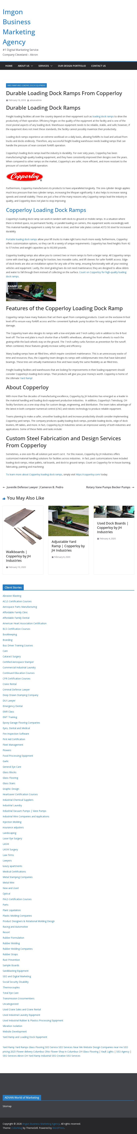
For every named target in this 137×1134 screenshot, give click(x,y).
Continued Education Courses (19, 673)
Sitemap (7, 1106)
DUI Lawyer (9, 700)
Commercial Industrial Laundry (19, 667)
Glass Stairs (9, 783)
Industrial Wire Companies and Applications (26, 816)
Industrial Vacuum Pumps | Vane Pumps (24, 810)
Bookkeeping (10, 634)
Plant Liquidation (12, 910)
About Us (23, 65)
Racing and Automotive (15, 926)
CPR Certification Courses (16, 678)
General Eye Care (12, 766)
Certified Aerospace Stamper (18, 662)
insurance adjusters (13, 827)
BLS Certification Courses (16, 628)
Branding (7, 639)
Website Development (15, 1031)
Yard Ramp (26, 378)
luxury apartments (12, 866)
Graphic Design (11, 788)
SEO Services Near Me (70, 1047)
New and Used (11, 888)
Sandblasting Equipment (16, 970)
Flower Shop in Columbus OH (66, 1051)
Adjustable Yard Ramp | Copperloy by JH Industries (68, 546)
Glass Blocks (9, 772)
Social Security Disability (16, 981)
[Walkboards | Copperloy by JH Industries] (23, 508)
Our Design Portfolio (72, 65)
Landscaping (9, 832)
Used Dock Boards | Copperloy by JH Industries (112, 527)
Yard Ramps (21, 1047)
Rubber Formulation (13, 937)
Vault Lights (107, 1051)
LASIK (6, 844)
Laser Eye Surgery (12, 838)
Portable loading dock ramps (21, 239)
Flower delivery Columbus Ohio (33, 1051)
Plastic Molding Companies (17, 915)
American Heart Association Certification (24, 623)
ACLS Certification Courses (17, 601)
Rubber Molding (11, 943)
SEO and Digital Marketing (17, 976)
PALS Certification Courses (17, 899)
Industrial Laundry (12, 805)
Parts (5, 904)
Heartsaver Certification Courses (20, 794)
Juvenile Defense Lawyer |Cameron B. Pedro (35, 487)
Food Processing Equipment (18, 755)
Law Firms (8, 855)
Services (43, 65)
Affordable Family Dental (16, 617)
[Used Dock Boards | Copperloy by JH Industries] (114, 508)
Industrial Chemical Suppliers (18, 799)
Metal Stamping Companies (18, 877)
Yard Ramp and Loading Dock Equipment (26, 85)
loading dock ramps (103, 116)
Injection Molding (12, 821)
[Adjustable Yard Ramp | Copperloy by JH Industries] (68, 508)
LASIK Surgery (10, 849)
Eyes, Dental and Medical (16, 728)
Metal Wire (8, 882)
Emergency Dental (13, 706)
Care (5, 650)
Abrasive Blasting (12, 595)
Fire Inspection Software (16, 733)
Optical (6, 893)
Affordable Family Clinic (15, 612)
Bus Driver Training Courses (18, 645)
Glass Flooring (10, 777)
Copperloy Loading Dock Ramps (46, 209)
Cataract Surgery (12, 656)
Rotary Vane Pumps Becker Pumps (108, 487)
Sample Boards (11, 965)
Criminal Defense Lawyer (16, 689)
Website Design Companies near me (103, 1047)
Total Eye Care (11, 992)
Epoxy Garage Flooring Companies (21, 722)
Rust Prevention (11, 959)
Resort (6, 932)
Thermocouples (11, 987)
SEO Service (51, 1047)
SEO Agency (122, 1051)
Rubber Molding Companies (18, 948)
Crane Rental (10, 684)
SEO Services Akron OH (15, 1055)
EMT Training (10, 717)
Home (9, 65)
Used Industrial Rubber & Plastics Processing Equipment (33, 1020)
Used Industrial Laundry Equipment (21, 1015)
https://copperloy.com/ (88, 474)
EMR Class (8, 711)
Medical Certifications (14, 871)
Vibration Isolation (12, 1026)
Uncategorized (10, 1003)
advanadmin (36, 100)
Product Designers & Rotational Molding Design (29, 921)
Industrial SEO (48, 1055)
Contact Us (98, 65)
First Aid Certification (14, 739)
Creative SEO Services (68, 1055)
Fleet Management (13, 744)
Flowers (7, 750)
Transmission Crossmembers (18, 998)
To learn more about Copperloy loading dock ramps (34, 474)
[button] (31, 66)
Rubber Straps (10, 954)
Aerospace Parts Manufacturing (20, 606)
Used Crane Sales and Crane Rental (22, 1009)
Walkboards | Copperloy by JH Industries (18, 556)
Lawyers (7, 860)
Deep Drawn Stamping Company (20, 695)
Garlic (6, 761)
